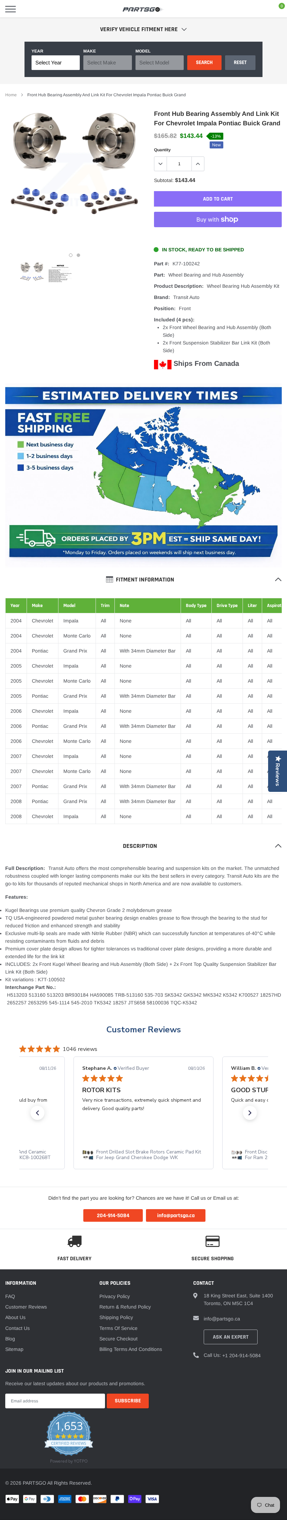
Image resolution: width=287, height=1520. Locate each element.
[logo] (143, 9)
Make (89, 51)
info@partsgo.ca (222, 1319)
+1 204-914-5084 (241, 1355)
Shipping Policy (116, 1317)
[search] (28, 9)
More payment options (218, 236)
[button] (37, 1113)
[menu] (10, 9)
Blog (10, 1338)
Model (142, 51)
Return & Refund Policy (125, 1307)
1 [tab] (70, 255)
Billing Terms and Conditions (130, 1349)
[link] (31, 274)
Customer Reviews (143, 1029)
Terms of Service (118, 1328)
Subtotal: (164, 180)
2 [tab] (78, 255)
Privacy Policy (114, 1296)
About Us (15, 1317)
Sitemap (14, 1349)
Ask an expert (230, 1337)
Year (37, 51)
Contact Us (17, 1328)
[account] (261, 9)
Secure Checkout (118, 1338)
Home (11, 94)
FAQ (10, 1296)
